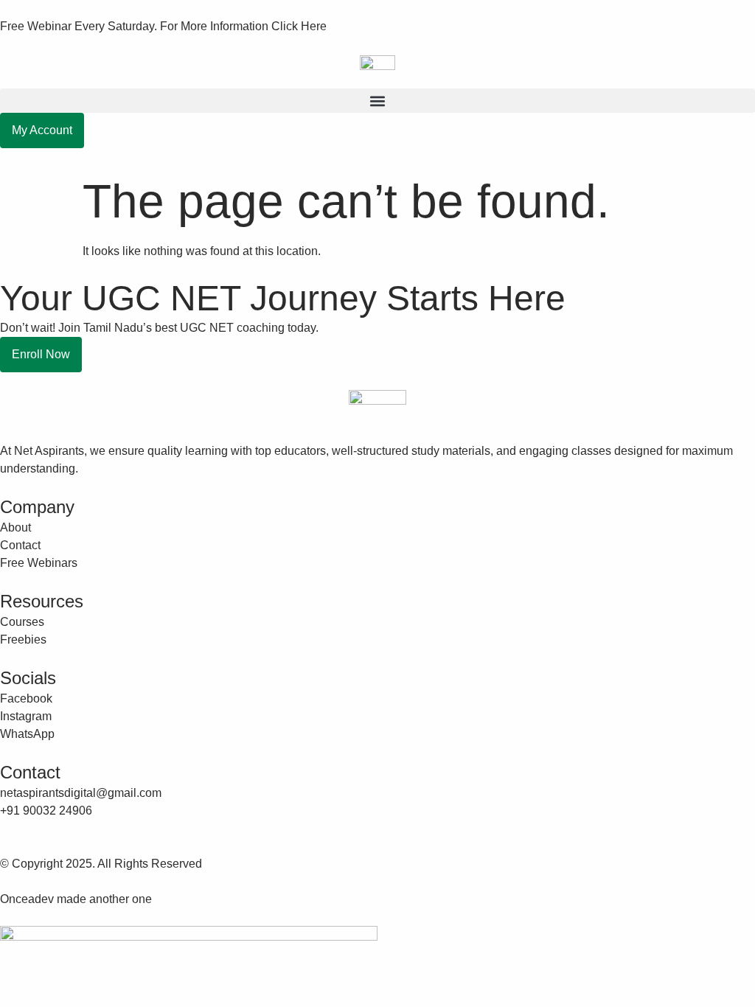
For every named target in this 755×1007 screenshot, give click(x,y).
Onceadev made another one (76, 899)
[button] (377, 100)
